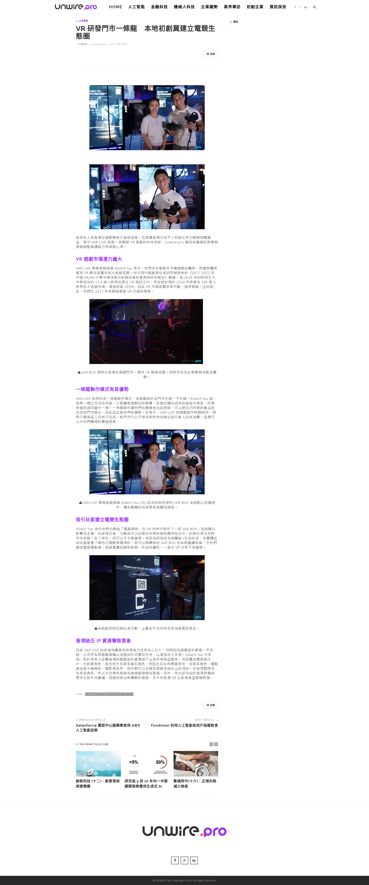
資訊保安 (278, 7)
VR (129, 694)
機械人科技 (184, 7)
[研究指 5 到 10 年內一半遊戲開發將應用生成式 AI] (147, 764)
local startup (112, 694)
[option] (98, 770)
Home (115, 7)
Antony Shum (99, 44)
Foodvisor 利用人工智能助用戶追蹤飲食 (184, 725)
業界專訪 (232, 7)
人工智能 (136, 7)
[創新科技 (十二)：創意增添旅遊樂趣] (98, 764)
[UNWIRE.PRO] (76, 6)
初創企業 (255, 7)
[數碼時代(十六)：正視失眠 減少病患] (196, 764)
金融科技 (159, 7)
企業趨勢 (209, 7)
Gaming (92, 694)
